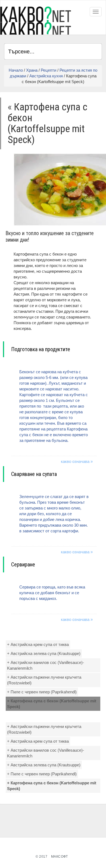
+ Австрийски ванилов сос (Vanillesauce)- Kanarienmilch (45, 665)
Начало (16, 70)
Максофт (59, 856)
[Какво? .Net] (35, 21)
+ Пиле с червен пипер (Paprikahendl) (42, 692)
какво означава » (77, 461)
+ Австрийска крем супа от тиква (38, 644)
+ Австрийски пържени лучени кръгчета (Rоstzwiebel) (44, 680)
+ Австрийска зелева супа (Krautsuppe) (43, 653)
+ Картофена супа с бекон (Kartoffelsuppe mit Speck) (51, 704)
